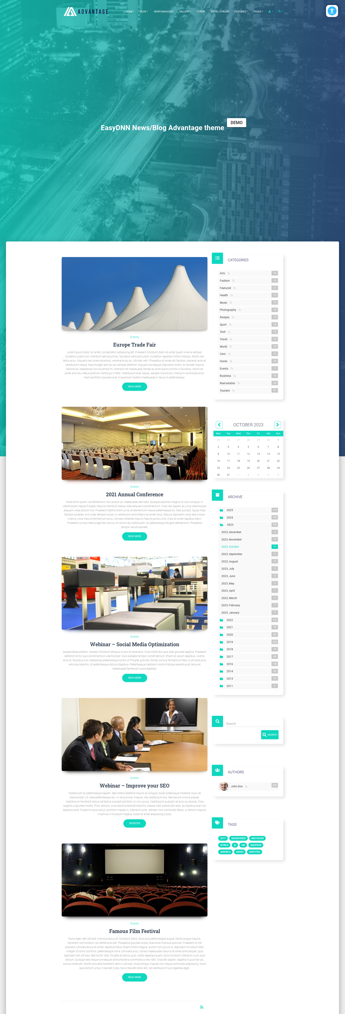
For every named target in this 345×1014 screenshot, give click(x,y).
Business (226, 376)
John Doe (237, 786)
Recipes (225, 317)
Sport (224, 324)
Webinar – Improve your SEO (135, 785)
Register (134, 823)
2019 (231, 642)
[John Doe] (224, 786)
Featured (226, 288)
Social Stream (220, 11)
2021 (231, 627)
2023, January (231, 612)
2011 (231, 686)
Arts (223, 273)
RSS (229, 273)
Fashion (225, 280)
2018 (231, 649)
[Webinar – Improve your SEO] (134, 734)
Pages (257, 11)
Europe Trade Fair (134, 344)
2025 (231, 510)
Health (225, 295)
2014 (231, 671)
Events (134, 337)
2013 (231, 678)
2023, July (228, 568)
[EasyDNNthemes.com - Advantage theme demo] (91, 11)
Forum (201, 11)
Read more (134, 386)
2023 (231, 524)
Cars (223, 354)
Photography (229, 310)
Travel (224, 339)
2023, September (232, 554)
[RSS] (246, 786)
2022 (231, 620)
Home (129, 11)
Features (240, 11)
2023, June (229, 576)
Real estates (228, 383)
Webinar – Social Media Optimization (134, 644)
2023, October (231, 546)
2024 (231, 517)
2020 (231, 634)
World (224, 346)
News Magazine (163, 11)
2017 (231, 656)
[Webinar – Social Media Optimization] (134, 593)
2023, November (232, 539)
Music (224, 302)
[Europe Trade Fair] (134, 293)
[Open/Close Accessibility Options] (332, 10)
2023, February (231, 605)
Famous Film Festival (134, 931)
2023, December (232, 532)
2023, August (230, 561)
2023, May (228, 583)
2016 (231, 664)
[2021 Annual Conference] (134, 443)
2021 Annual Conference (134, 494)
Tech (223, 332)
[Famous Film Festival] (134, 880)
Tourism (225, 390)
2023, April (228, 590)
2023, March (230, 598)
